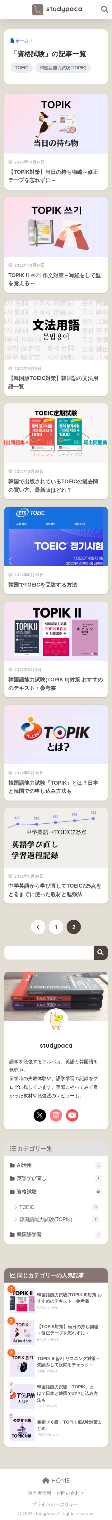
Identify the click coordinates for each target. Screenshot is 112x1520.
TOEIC (21, 67)
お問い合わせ (70, 1493)
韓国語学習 (58, 1234)
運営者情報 (39, 1493)
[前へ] (38, 927)
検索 (101, 953)
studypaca (63, 8)
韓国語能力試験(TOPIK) (63, 67)
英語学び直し (58, 1178)
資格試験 (58, 1191)
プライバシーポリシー (55, 1504)
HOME (59, 1480)
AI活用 (58, 1165)
